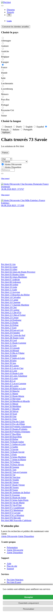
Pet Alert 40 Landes (10, 366)
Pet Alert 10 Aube (9, 287)
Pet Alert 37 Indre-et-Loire (13, 358)
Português (27, 129)
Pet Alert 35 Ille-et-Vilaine (12, 353)
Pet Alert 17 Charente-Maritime (15, 305)
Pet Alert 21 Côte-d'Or (11, 312)
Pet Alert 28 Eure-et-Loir (12, 330)
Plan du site (12, 566)
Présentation (12, 547)
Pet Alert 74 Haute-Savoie (12, 452)
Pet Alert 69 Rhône (9, 439)
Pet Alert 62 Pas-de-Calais (12, 421)
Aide (9, 563)
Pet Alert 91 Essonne (10, 495)
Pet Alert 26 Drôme (10, 325)
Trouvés (10, 12)
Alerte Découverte (9, 536)
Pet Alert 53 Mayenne (11, 399)
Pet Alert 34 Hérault (10, 350)
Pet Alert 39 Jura (8, 363)
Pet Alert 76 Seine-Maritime (13, 457)
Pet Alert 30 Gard (9, 340)
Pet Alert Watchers (15, 580)
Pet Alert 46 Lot (8, 381)
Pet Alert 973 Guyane (10, 513)
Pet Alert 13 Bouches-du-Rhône (15, 295)
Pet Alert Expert (14, 582)
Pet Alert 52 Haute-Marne (12, 396)
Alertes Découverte (13, 164)
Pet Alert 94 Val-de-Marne (13, 502)
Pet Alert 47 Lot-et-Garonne (13, 383)
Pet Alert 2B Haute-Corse (12, 338)
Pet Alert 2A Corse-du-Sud (13, 335)
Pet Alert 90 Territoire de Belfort (15, 492)
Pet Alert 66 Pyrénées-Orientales (15, 431)
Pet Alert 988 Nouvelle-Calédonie (16, 520)
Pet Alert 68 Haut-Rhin (11, 437)
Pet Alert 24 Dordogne (11, 320)
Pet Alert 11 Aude (9, 289)
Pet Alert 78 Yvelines (10, 462)
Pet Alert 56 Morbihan (11, 406)
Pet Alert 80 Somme (10, 467)
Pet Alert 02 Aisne (9, 267)
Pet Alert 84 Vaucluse (10, 477)
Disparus (11, 9)
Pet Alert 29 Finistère (10, 333)
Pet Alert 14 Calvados (11, 297)
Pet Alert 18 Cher (9, 307)
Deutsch (8, 127)
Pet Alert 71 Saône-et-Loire (13, 444)
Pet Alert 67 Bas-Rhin (11, 434)
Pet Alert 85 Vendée (10, 480)
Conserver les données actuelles (15, 27)
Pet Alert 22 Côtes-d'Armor (13, 315)
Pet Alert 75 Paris (9, 454)
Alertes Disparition (12, 167)
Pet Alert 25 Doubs (9, 322)
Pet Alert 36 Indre (9, 355)
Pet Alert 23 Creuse (10, 317)
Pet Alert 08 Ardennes (11, 282)
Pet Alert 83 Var (8, 475)
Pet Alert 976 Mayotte (11, 518)
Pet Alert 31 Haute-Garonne (13, 343)
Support (10, 568)
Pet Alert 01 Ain (8, 264)
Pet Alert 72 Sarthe (9, 447)
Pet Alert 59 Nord (9, 414)
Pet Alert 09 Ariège (9, 284)
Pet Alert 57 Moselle (10, 409)
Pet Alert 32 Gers (9, 345)
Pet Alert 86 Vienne (10, 482)
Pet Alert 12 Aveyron (10, 292)
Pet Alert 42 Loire (9, 371)
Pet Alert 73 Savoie (9, 449)
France (5, 153)
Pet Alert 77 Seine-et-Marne (13, 459)
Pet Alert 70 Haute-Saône (12, 442)
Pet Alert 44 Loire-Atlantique (14, 376)
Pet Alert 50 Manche (10, 391)
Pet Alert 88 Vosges (10, 487)
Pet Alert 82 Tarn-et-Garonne (14, 472)
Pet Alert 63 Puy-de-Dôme (13, 424)
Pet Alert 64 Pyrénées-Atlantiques (16, 426)
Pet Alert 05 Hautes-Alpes (12, 274)
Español (40, 127)
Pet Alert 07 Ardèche (10, 279)
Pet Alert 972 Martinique (12, 510)
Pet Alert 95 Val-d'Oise (11, 505)
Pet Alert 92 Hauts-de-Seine (13, 497)
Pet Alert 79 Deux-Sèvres (12, 464)
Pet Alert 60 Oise (8, 416)
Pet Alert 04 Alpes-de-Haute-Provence (18, 272)
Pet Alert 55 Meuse (9, 404)
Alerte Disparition (26, 536)
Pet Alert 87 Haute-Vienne (13, 485)
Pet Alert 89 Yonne (9, 490)
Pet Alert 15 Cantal (9, 300)
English (29, 127)
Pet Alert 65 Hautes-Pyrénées (14, 429)
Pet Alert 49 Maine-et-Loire (13, 388)
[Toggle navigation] (2, 5)
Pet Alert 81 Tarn (8, 469)
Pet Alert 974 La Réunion (12, 515)
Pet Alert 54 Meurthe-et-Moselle (15, 401)
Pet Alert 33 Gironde (10, 348)
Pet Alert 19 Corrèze (10, 310)
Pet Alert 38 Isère (9, 360)
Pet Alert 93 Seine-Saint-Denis (14, 500)
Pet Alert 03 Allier (9, 269)
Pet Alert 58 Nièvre (9, 411)
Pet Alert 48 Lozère (10, 386)
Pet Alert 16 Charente (10, 302)
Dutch (19, 127)
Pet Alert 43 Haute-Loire (12, 373)
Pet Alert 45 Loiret (9, 378)
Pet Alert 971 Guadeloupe (12, 508)
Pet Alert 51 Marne (9, 393)
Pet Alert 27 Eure (9, 328)
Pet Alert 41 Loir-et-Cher (12, 368)
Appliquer (6, 132)
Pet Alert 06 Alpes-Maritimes (14, 277)
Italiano (16, 129)
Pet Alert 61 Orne (9, 419)
